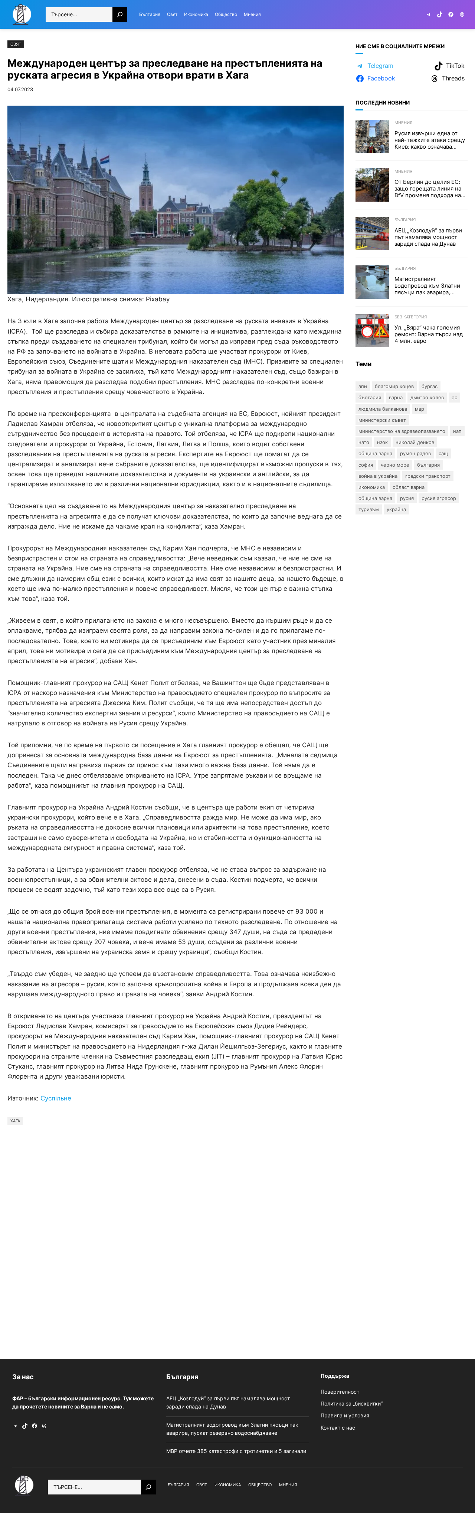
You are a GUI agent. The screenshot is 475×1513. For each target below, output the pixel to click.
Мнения (403, 122)
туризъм (368, 509)
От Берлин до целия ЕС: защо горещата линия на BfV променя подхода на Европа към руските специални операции (427, 189)
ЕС (454, 397)
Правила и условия (345, 1415)
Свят (15, 44)
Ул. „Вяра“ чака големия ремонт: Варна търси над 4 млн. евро (428, 334)
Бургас (430, 386)
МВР (419, 409)
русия (407, 498)
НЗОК (382, 442)
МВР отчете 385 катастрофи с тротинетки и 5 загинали (237, 1451)
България (405, 219)
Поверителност (340, 1391)
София (365, 465)
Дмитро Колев (427, 397)
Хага (15, 1120)
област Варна (409, 487)
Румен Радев (415, 453)
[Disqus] (175, 1240)
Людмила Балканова (382, 409)
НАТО (363, 442)
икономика (371, 487)
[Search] (119, 14)
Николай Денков (415, 442)
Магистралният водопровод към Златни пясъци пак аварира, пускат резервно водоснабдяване (427, 286)
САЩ (443, 453)
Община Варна (375, 453)
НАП (457, 431)
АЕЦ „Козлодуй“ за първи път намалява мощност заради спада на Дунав (428, 237)
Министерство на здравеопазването (401, 431)
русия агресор (439, 498)
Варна (396, 397)
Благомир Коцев (394, 386)
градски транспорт (428, 476)
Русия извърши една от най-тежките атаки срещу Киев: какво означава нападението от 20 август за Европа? (429, 140)
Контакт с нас (338, 1427)
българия (428, 465)
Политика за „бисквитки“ (352, 1403)
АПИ (362, 386)
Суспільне (55, 1098)
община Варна (375, 498)
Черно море (395, 465)
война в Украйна (377, 476)
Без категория (410, 317)
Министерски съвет (382, 420)
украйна (396, 509)
